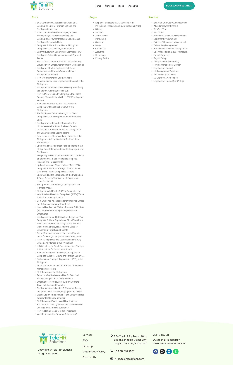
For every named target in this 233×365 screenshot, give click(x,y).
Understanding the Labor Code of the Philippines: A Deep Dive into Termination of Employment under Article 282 (60, 178)
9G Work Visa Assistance (166, 78)
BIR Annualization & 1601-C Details (170, 52)
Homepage (100, 55)
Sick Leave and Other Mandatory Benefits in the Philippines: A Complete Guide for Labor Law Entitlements (59, 139)
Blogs (98, 45)
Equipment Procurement (165, 39)
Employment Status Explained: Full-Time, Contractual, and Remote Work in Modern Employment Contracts (56, 71)
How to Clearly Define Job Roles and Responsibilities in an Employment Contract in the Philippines (60, 81)
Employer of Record (163, 68)
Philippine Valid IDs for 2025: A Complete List (58, 191)
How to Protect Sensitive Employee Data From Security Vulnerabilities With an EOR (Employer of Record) (60, 97)
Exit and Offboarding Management (170, 42)
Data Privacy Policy (94, 351)
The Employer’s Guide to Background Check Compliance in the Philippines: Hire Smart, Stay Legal (59, 116)
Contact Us (100, 48)
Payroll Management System (167, 65)
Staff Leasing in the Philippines (52, 272)
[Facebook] (155, 351)
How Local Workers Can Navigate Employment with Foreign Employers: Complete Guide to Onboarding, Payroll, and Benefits (59, 226)
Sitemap (99, 29)
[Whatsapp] (176, 351)
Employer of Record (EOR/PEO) (169, 81)
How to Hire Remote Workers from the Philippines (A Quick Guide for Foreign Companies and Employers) (60, 210)
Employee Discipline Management (170, 35)
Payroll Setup (160, 58)
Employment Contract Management (170, 48)
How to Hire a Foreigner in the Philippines (56, 311)
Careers (99, 42)
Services (99, 32)
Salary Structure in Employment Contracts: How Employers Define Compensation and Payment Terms (59, 55)
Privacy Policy (102, 58)
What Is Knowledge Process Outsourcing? (57, 314)
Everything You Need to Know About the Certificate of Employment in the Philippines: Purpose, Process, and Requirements (60, 158)
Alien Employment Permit (166, 26)
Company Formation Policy (166, 61)
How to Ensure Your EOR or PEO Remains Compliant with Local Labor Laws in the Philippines (56, 106)
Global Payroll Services (165, 74)
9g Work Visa (160, 29)
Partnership (100, 39)
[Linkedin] (169, 351)
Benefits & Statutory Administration (170, 22)
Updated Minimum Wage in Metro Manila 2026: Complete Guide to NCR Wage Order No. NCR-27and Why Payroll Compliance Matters (59, 168)
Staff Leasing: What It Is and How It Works (57, 301)
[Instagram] (162, 351)
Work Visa (158, 32)
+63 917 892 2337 (124, 351)
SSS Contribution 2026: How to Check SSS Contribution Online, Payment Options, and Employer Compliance (57, 25)
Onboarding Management (165, 45)
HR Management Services (166, 71)
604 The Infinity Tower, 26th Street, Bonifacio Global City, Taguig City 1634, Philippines (130, 340)
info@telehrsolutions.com (129, 359)
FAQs (85, 340)
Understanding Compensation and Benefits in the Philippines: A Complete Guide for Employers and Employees (60, 149)
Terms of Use (101, 35)
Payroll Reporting (162, 55)
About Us (99, 52)
